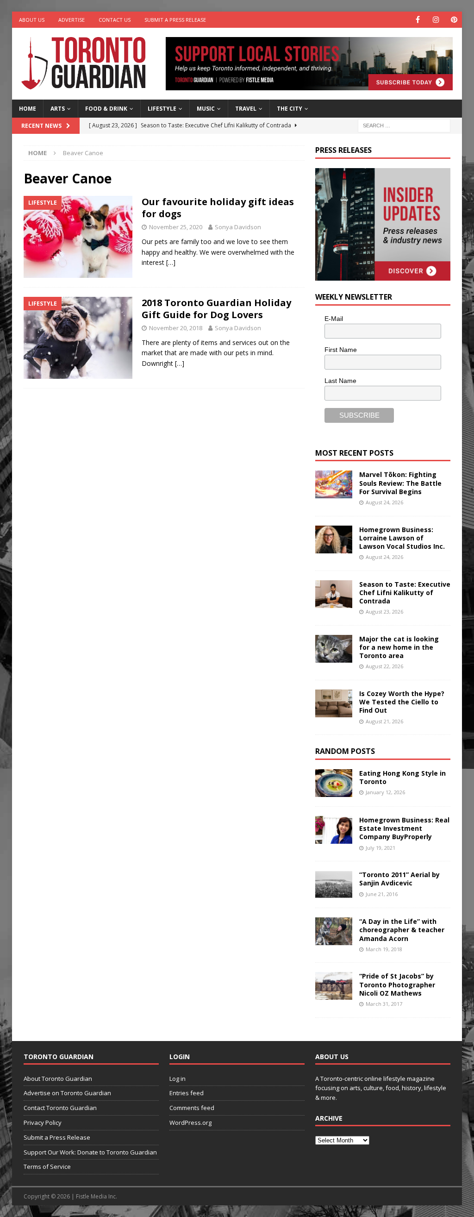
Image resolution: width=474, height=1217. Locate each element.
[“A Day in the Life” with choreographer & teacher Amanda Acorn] (333, 931)
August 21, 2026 (384, 721)
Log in (177, 1078)
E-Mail (333, 318)
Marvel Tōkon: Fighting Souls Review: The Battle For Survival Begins (400, 483)
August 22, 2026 (384, 666)
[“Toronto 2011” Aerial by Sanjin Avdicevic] (333, 884)
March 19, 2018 (384, 949)
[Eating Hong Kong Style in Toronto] (333, 783)
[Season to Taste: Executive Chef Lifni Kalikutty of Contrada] (333, 594)
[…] (170, 262)
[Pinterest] (454, 20)
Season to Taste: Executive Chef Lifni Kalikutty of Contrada (404, 592)
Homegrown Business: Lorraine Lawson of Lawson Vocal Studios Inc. (402, 538)
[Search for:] (404, 124)
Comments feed (191, 1108)
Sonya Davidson (238, 227)
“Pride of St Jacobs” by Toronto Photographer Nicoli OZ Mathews (397, 984)
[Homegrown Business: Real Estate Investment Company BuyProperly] (333, 830)
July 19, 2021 (380, 847)
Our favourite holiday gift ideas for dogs (218, 207)
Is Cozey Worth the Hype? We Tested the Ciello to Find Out (401, 702)
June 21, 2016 (382, 894)
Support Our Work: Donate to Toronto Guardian (90, 1152)
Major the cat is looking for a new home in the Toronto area (399, 647)
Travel (245, 109)
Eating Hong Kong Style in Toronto (402, 777)
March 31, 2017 (384, 1003)
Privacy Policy (43, 1122)
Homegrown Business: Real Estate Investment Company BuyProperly (404, 828)
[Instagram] (436, 20)
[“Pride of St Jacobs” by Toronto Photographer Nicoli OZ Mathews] (333, 986)
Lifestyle (162, 109)
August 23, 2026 (384, 611)
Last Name (340, 380)
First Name (340, 349)
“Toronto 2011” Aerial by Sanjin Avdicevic (399, 878)
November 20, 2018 (175, 328)
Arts (57, 109)
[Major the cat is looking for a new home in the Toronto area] (333, 649)
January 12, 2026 (385, 792)
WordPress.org (190, 1122)
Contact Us (115, 19)
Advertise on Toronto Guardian (67, 1093)
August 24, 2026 (384, 502)
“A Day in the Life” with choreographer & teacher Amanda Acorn (401, 929)
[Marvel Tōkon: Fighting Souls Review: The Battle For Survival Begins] (333, 484)
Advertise (71, 19)
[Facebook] (418, 20)
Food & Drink (106, 109)
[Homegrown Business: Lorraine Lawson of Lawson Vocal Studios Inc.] (333, 539)
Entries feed (186, 1093)
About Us (31, 19)
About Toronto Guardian (58, 1078)
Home (27, 109)
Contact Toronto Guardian (60, 1108)
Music (206, 109)
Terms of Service (47, 1166)
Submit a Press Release (175, 19)
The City (289, 109)
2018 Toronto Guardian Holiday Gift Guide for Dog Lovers (216, 308)
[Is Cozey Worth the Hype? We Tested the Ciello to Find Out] (333, 703)
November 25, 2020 (175, 227)
